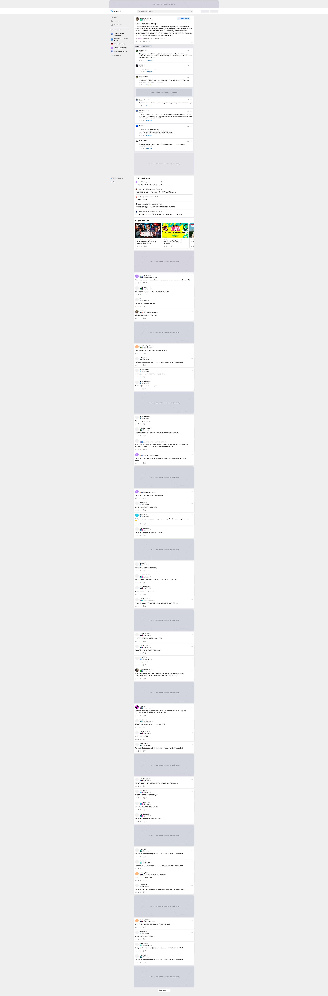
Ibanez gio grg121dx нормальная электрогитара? (156, 207)
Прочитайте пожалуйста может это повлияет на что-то (159, 214)
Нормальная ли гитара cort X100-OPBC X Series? (156, 192)
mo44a (139, 196)
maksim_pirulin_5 (142, 189)
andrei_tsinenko (142, 204)
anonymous (141, 211)
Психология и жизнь (150, 211)
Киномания (147, 20)
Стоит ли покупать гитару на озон (150, 184)
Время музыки (152, 181)
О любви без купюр (150, 312)
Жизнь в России (149, 492)
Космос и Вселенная (150, 277)
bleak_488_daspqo (142, 181)
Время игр (147, 289)
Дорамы (146, 530)
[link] (148, 236)
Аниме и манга (148, 921)
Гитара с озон (141, 199)
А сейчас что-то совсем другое (154, 442)
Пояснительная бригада (151, 455)
